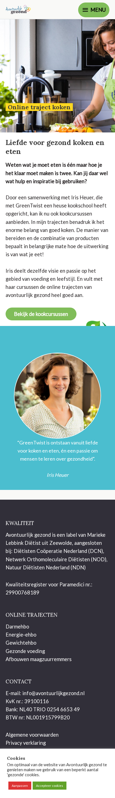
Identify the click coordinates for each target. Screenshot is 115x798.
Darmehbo (17, 626)
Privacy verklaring (26, 743)
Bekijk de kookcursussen (41, 314)
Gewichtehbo (21, 643)
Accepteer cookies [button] (49, 785)
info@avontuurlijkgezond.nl (53, 693)
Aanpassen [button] (20, 785)
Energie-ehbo (21, 635)
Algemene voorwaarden (32, 735)
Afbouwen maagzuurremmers (38, 659)
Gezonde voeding (25, 651)
